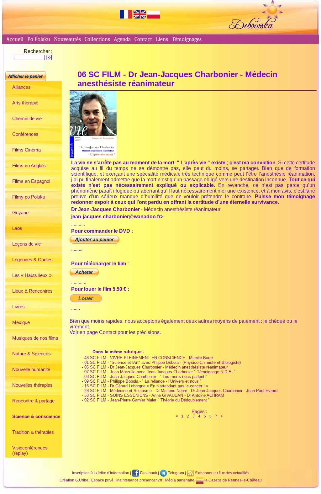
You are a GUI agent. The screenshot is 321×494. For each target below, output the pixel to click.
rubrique (133, 351)
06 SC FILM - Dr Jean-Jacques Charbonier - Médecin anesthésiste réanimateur (156, 367)
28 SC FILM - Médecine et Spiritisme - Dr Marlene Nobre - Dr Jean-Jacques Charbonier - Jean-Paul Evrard (180, 390)
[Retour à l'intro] (160, 32)
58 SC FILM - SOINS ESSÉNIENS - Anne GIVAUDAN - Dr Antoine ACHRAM (154, 395)
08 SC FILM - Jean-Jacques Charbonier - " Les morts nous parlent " (145, 376)
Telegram (175, 473)
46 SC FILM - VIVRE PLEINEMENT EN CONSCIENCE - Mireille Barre (148, 357)
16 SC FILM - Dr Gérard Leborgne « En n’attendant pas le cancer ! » (146, 386)
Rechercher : (38, 51)
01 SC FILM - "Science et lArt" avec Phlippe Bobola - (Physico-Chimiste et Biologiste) (162, 362)
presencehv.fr (150, 480)
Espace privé (102, 480)
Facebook (148, 473)
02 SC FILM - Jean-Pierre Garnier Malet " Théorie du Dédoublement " (147, 400)
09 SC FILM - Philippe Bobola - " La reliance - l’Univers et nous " (143, 381)
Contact (107, 332)
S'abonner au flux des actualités (221, 473)
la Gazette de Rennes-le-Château (232, 480)
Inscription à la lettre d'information (100, 473)
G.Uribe (81, 480)
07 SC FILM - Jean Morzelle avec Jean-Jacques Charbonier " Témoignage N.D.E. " (159, 371)
